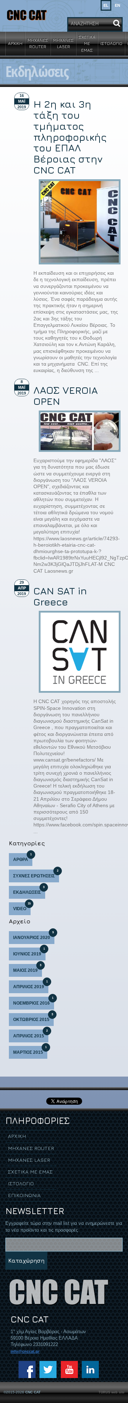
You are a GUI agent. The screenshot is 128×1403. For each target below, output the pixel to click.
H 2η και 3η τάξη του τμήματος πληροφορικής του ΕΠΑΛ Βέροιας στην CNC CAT (70, 137)
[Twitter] (48, 1369)
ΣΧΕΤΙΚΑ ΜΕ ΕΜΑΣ (87, 43)
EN (117, 5)
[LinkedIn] (90, 1369)
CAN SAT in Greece (60, 596)
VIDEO (22, 906)
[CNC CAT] (26, 15)
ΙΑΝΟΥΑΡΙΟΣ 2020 (33, 935)
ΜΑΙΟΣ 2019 (27, 968)
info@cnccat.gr (25, 1351)
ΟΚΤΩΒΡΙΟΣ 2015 (33, 1017)
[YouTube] (69, 1369)
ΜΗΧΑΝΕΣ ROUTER (37, 43)
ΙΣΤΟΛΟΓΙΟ (111, 43)
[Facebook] (27, 1369)
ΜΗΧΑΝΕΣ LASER (63, 43)
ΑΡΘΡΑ (22, 857)
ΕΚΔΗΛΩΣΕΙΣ (28, 890)
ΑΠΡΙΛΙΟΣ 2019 (30, 984)
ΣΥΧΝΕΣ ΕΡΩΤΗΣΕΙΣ (35, 874)
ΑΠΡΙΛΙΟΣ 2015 (30, 1034)
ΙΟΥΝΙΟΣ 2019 (29, 952)
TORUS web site (111, 1392)
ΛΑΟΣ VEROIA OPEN (65, 395)
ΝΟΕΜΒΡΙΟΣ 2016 (33, 1001)
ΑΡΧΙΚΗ (15, 43)
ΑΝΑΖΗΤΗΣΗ (84, 23)
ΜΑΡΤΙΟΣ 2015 (30, 1050)
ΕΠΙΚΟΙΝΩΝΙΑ (24, 1195)
